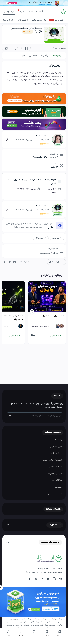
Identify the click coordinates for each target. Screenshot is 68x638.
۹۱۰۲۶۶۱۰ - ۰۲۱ (43, 569)
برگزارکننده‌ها (57, 480)
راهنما (31, 11)
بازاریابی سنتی (45, 253)
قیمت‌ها (39, 11)
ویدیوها (58, 439)
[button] (46, 633)
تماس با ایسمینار (55, 493)
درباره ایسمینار (56, 446)
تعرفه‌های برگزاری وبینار (52, 460)
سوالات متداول (55, 466)
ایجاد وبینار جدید (54, 453)
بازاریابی (55, 253)
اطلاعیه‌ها (22, 11)
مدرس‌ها (58, 487)
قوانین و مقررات (55, 473)
